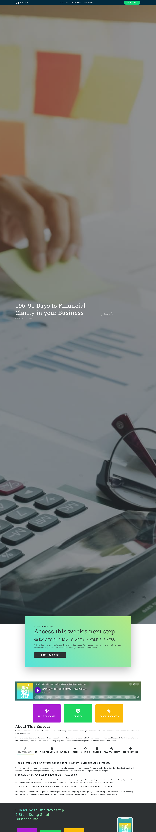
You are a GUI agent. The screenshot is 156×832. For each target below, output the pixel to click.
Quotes (75, 752)
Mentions (85, 752)
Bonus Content (130, 752)
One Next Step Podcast (25, 318)
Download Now (50, 655)
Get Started (132, 2)
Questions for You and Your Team (52, 752)
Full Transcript (112, 752)
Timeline (97, 752)
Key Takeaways (25, 752)
